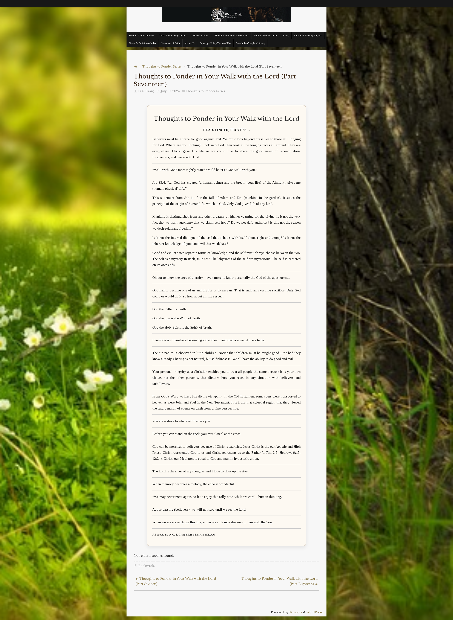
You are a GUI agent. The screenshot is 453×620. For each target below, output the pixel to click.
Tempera (295, 612)
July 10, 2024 (170, 91)
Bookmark (146, 566)
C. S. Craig (146, 91)
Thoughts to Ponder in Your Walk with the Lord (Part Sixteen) (176, 581)
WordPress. (314, 612)
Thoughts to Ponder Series (162, 66)
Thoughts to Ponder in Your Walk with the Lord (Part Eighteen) (279, 581)
